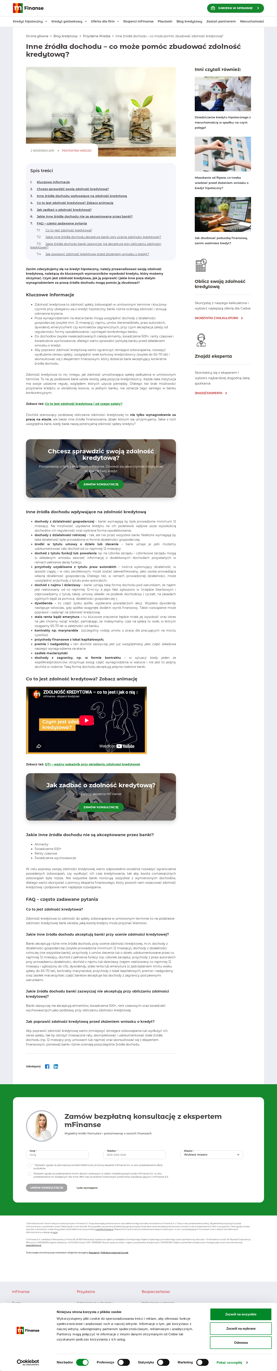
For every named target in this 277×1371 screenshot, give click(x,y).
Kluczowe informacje (50, 182)
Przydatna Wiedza (96, 36)
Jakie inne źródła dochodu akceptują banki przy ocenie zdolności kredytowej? (99, 237)
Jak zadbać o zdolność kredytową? (61, 210)
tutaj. (55, 1232)
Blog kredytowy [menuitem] (189, 21)
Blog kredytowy (65, 36)
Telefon (113, 1150)
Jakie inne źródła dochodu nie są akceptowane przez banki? (81, 216)
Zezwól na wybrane (241, 1328)
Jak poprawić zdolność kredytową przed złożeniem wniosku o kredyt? (93, 254)
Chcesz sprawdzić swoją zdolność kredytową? (69, 189)
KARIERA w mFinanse (235, 8)
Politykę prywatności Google (114, 1252)
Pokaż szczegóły (229, 1362)
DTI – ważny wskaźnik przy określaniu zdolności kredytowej (92, 764)
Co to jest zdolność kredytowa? (64, 230)
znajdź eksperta (208, 393)
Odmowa (241, 1342)
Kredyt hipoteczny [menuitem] (28, 21)
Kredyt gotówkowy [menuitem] (67, 21)
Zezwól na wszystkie (240, 1314)
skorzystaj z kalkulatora (216, 318)
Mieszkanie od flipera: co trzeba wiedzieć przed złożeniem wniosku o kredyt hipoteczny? (221, 183)
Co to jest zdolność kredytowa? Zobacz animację (71, 203)
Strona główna (37, 36)
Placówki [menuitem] (165, 21)
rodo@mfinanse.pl (104, 1229)
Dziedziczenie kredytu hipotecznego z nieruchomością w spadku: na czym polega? (223, 122)
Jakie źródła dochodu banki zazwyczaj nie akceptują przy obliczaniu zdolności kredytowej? (95, 245)
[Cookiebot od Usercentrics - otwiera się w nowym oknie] (28, 1362)
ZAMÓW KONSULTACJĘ (101, 484)
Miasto (189, 1150)
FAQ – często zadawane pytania (58, 223)
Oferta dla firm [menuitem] (103, 21)
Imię (34, 1150)
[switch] (124, 1362)
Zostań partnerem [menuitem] (221, 21)
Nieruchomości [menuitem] (252, 21)
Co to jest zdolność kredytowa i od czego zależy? (83, 404)
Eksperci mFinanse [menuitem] (138, 21)
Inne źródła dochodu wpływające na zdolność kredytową (78, 196)
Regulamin (94, 1252)
